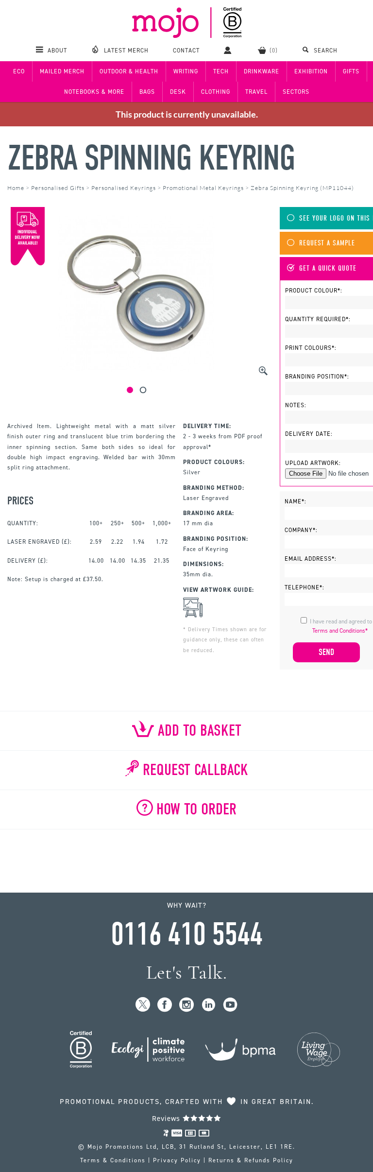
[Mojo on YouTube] (230, 1005)
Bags (147, 92)
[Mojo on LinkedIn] (208, 1005)
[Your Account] (229, 50)
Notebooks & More (94, 92)
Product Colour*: (313, 290)
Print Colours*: (311, 348)
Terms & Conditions (113, 1160)
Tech (221, 71)
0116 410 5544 (186, 934)
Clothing (215, 92)
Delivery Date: (309, 434)
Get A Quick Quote (327, 268)
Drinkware (261, 71)
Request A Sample (327, 243)
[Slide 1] (130, 390)
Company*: (301, 530)
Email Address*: (311, 559)
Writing (185, 71)
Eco (19, 71)
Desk (178, 92)
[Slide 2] (143, 390)
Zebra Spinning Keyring (151, 158)
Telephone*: (304, 587)
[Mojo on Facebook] (164, 1005)
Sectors (296, 92)
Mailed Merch (62, 71)
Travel (256, 92)
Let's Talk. (186, 972)
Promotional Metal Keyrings (203, 187)
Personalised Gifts (58, 187)
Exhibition (311, 71)
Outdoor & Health (129, 71)
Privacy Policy (177, 1160)
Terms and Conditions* (340, 631)
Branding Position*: (317, 376)
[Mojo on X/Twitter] (143, 1005)
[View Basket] (268, 50)
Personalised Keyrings (123, 187)
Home (15, 187)
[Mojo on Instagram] (186, 1005)
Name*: (295, 501)
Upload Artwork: (313, 463)
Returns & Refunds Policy (250, 1160)
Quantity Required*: (318, 319)
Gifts (351, 71)
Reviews (167, 1118)
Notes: (295, 405)
